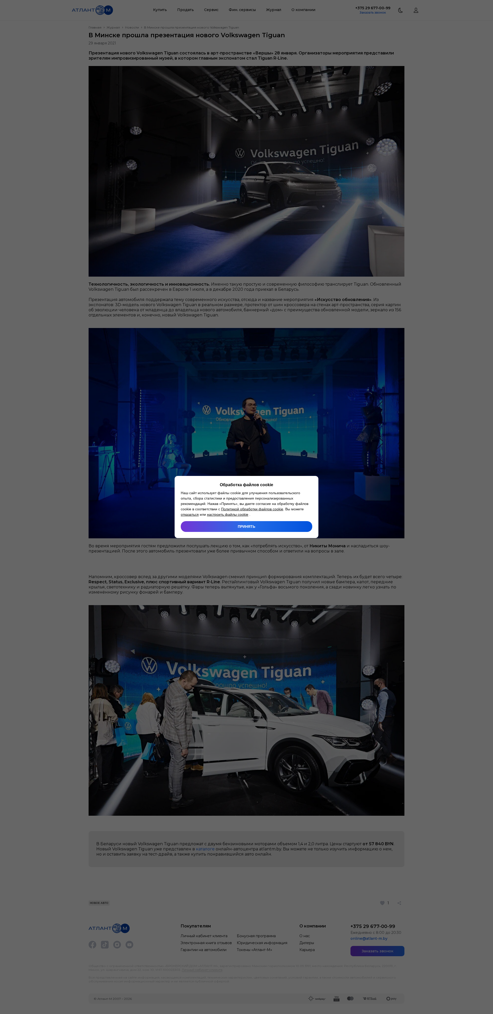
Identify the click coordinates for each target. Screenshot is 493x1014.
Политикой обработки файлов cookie (252, 509)
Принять (246, 526)
